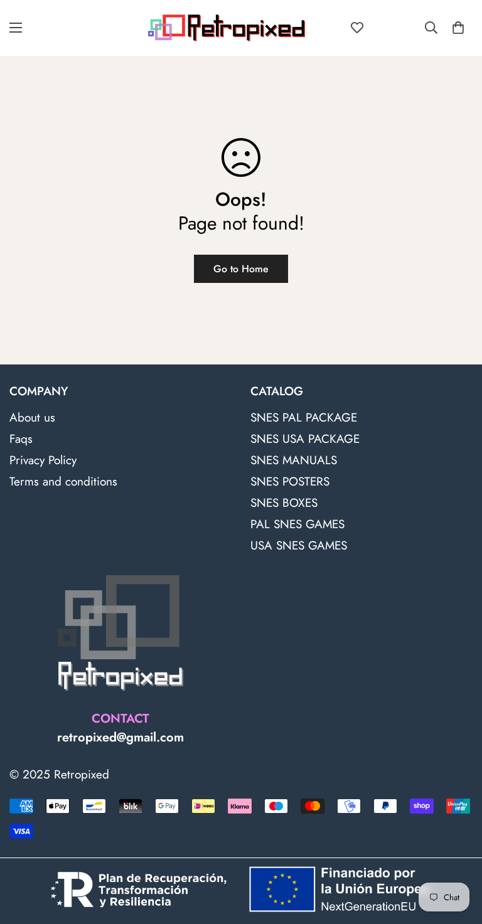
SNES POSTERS (289, 481)
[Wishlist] (357, 27)
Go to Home (241, 269)
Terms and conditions (63, 481)
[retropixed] (226, 28)
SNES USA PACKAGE (305, 438)
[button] (458, 27)
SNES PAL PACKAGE (303, 417)
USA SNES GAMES (298, 545)
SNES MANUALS (293, 460)
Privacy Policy (43, 460)
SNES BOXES (284, 502)
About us (32, 417)
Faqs (21, 438)
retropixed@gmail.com (120, 737)
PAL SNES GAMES (297, 524)
